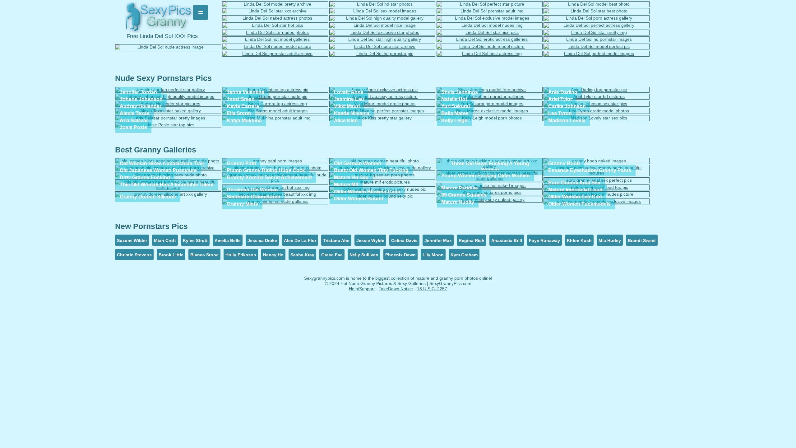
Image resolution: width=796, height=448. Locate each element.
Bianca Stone (204, 254)
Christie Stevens (134, 254)
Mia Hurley (610, 240)
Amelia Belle (228, 240)
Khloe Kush (579, 240)
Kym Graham (464, 254)
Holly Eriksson (240, 254)
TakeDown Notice (396, 288)
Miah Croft (165, 240)
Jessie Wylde (370, 240)
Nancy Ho (273, 254)
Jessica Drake (262, 240)
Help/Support (362, 288)
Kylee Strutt (195, 240)
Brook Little (171, 254)
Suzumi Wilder (132, 240)
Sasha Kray (302, 254)
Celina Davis (404, 240)
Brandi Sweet (642, 240)
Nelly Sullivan (363, 254)
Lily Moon (433, 254)
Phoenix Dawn (400, 254)
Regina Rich (471, 240)
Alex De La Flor (300, 240)
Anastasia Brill (506, 240)
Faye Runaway (544, 240)
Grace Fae (332, 254)
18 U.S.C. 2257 (432, 288)
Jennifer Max (438, 240)
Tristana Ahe (336, 240)
